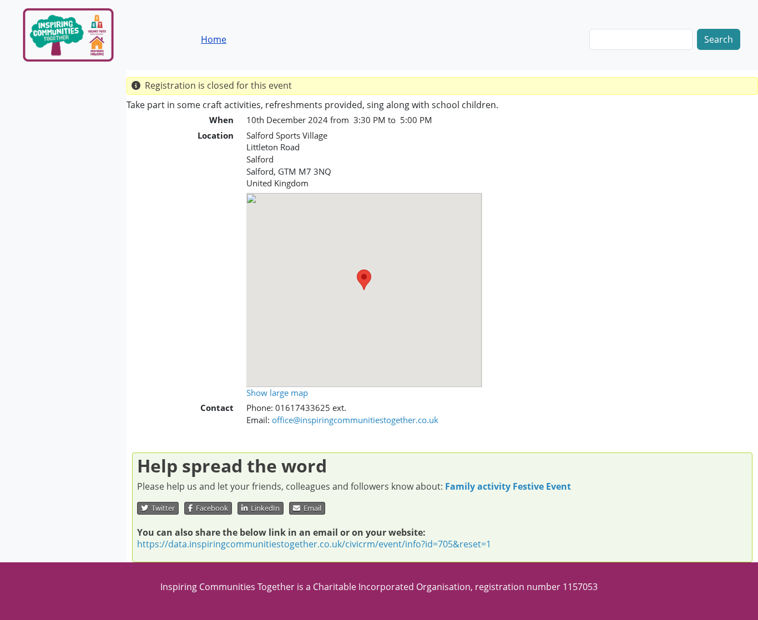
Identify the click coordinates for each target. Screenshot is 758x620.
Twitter (161, 508)
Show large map (277, 392)
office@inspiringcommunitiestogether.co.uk (355, 419)
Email (310, 508)
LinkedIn (263, 508)
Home (213, 39)
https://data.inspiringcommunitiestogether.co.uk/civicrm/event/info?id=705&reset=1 (314, 544)
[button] (364, 280)
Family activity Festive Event (508, 486)
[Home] (77, 35)
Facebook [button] (210, 508)
